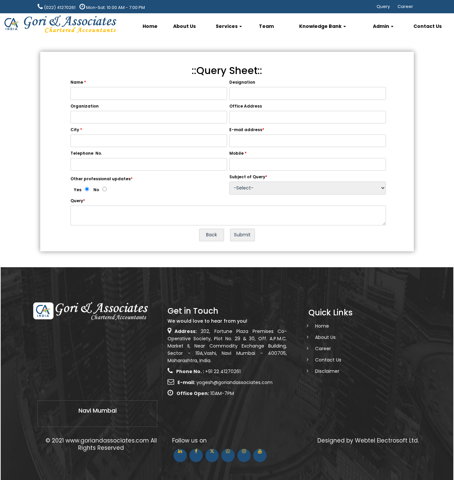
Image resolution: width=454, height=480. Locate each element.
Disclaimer (327, 371)
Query (383, 6)
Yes (77, 190)
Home (150, 26)
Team (266, 26)
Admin (381, 26)
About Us (184, 26)
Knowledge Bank (321, 26)
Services (227, 26)
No (96, 190)
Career (405, 6)
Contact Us (427, 26)
